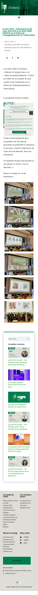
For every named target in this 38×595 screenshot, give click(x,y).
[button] (19, 17)
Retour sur (16, 48)
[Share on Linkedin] (7, 57)
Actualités (8, 45)
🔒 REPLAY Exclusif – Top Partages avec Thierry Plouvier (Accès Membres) (17, 427)
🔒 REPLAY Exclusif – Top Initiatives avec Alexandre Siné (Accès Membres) (17, 362)
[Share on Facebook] (13, 57)
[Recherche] (28, 339)
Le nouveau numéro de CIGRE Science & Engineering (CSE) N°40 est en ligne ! (19, 449)
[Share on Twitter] (18, 57)
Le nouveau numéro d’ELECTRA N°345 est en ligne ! (17, 384)
